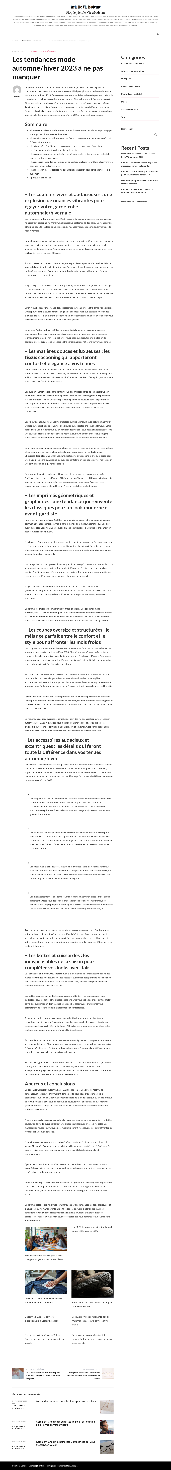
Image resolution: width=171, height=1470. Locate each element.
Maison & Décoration (131, 86)
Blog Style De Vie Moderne (85, 12)
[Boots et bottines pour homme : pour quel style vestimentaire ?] (92, 1284)
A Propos (74, 1465)
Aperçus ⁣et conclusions (41, 177)
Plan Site (41, 1465)
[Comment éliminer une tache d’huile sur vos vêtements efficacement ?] (46, 1282)
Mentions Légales (19, 1465)
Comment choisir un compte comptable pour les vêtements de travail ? (139, 173)
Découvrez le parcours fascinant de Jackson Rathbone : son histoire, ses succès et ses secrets (92, 1339)
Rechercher (127, 128)
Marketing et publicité (131, 94)
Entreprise (126, 78)
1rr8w (17, 97)
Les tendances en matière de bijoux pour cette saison (66, 1401)
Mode (124, 101)
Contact (32, 1465)
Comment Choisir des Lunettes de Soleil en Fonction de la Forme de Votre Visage (65, 1423)
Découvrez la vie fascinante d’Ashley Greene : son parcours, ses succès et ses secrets (44, 1339)
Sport (124, 117)
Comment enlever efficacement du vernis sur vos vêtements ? (137, 191)
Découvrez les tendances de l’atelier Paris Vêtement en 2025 (138, 155)
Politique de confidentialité (57, 1465)
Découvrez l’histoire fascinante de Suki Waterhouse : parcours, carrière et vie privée (90, 1320)
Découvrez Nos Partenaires (134, 201)
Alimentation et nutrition (132, 71)
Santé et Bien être (129, 109)
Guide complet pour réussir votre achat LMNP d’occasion (139, 182)
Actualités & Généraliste (43, 51)
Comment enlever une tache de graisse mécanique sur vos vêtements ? (139, 164)
